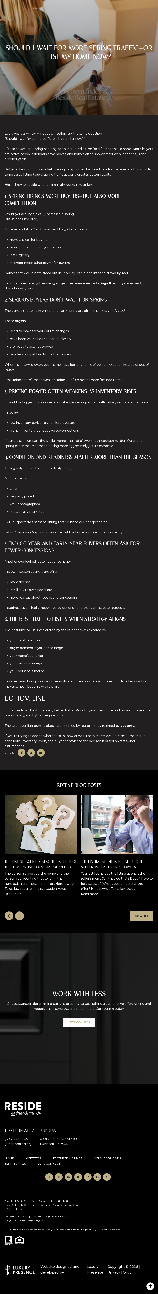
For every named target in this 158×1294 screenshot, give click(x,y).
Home (9, 1158)
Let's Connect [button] (79, 1022)
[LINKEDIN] (68, 1177)
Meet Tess (33, 1158)
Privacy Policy (120, 1272)
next (19, 915)
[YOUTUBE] (78, 1177)
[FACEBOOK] (49, 1177)
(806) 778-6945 (16, 1139)
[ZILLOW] (107, 1177)
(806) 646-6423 (57, 1216)
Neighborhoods (107, 1158)
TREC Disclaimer (14, 1208)
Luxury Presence (95, 1270)
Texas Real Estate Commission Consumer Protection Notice (37, 1201)
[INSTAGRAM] (59, 1177)
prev (9, 915)
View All (142, 916)
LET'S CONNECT (49, 1163)
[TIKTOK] (88, 1177)
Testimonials (15, 1163)
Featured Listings (67, 1158)
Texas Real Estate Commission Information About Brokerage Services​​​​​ (43, 1205)
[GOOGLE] (97, 1177)
